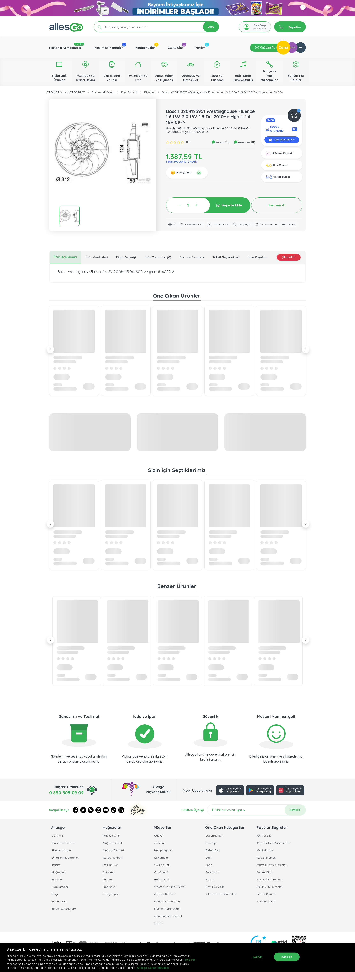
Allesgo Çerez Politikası (153, 967)
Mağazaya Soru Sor (284, 139)
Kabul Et (286, 956)
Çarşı (283, 47)
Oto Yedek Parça (103, 92)
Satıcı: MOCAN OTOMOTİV (181, 161)
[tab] (65, 257)
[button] (102, 152)
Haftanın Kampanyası (65, 48)
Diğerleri (149, 92)
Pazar (291, 47)
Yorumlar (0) (246, 142)
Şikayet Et (288, 257)
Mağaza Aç (267, 47)
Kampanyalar (145, 48)
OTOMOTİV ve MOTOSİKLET (65, 92)
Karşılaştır (244, 224)
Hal (300, 47)
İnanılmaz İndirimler (108, 48)
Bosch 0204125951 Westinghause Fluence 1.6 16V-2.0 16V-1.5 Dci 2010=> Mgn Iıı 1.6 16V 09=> (223, 92)
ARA (211, 27)
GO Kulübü (175, 48)
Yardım (200, 48)
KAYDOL (295, 810)
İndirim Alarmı (268, 224)
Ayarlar (257, 956)
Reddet (190, 959)
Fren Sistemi (129, 92)
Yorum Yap (222, 142)
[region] (177, 957)
